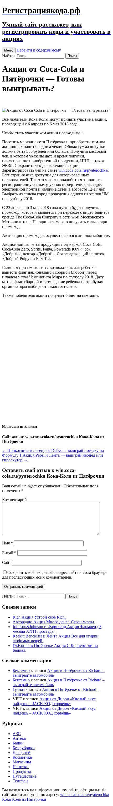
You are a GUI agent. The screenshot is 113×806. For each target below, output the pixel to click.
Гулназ (18, 689)
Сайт (6, 562)
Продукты (22, 771)
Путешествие (25, 776)
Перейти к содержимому (39, 50)
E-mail (9, 552)
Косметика (22, 757)
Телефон (20, 781)
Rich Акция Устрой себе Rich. (39, 617)
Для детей (21, 752)
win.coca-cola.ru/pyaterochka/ (83, 170)
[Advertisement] (56, 360)
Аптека (19, 738)
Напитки (21, 766)
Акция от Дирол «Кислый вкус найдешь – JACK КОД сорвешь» (54, 701)
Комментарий (14, 499)
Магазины (22, 762)
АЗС (17, 733)
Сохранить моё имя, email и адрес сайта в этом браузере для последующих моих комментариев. (54, 574)
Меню (8, 50)
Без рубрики (24, 748)
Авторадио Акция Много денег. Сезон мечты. (54, 622)
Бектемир (21, 670)
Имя (7, 543)
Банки (18, 743)
